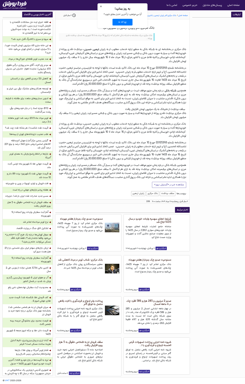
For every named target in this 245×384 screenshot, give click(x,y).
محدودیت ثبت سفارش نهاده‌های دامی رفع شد (29, 289)
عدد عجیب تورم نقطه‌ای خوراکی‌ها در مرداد (28, 59)
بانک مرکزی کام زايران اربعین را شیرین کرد (160, 15)
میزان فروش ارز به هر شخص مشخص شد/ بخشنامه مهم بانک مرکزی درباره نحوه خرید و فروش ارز (29, 310)
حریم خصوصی (189, 5)
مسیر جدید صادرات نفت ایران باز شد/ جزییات (26, 196)
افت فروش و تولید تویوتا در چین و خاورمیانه (27, 184)
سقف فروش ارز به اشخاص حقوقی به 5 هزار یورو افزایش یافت (29, 204)
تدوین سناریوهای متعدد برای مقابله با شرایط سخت (28, 100)
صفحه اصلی (233, 5)
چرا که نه (122, 22)
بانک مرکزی (153, 193)
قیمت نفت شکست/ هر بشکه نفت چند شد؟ (26, 128)
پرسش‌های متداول (212, 5)
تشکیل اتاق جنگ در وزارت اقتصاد (32, 228)
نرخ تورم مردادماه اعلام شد (35, 222)
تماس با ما (172, 5)
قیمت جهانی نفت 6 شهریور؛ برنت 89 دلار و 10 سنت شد (29, 175)
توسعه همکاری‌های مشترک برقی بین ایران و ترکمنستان (29, 90)
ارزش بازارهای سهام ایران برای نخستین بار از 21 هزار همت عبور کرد (28, 250)
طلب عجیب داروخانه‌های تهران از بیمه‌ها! (29, 134)
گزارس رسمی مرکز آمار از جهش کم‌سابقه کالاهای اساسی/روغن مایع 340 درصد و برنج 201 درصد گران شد (27, 144)
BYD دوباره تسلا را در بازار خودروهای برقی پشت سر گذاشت (30, 110)
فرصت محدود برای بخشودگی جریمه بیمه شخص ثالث (30, 322)
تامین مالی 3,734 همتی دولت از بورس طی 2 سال (28, 269)
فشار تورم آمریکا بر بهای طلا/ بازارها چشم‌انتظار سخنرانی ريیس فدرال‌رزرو (33, 352)
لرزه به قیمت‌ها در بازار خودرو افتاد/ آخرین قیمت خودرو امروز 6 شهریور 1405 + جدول (29, 362)
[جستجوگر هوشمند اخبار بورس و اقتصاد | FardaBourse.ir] (15, 5)
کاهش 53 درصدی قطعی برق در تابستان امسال (30, 80)
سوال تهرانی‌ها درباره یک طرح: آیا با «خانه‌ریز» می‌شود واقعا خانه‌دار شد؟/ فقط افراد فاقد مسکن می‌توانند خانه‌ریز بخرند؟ (28, 238)
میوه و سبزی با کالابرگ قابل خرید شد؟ (29, 39)
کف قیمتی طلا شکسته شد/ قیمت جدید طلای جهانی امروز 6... (30, 299)
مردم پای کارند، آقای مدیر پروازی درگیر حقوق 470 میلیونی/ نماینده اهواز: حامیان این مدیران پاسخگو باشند (28, 68)
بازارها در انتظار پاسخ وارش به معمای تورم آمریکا (30, 156)
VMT (7, 380)
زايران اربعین (138, 193)
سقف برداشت (167, 193)
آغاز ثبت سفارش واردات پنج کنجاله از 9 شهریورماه (31, 214)
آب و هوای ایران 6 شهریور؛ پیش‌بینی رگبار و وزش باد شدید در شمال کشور (29, 279)
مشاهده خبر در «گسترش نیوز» (169, 185)
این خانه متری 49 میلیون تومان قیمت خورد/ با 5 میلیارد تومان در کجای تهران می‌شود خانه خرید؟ (28, 49)
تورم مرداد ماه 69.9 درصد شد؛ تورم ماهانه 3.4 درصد (29, 120)
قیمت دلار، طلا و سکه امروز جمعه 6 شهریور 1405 (29, 332)
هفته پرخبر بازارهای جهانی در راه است (30, 190)
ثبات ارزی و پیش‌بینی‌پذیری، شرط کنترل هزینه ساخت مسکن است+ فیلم (30, 342)
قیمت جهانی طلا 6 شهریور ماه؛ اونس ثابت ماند (29, 166)
